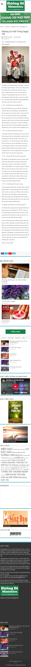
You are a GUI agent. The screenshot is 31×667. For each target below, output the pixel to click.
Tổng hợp (7, 26)
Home (1, 26)
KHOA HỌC (26, 458)
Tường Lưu (3, 475)
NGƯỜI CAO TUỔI (9, 467)
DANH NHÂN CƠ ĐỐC (18, 452)
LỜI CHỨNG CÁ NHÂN (15, 460)
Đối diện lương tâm (10, 441)
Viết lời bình (18, 37)
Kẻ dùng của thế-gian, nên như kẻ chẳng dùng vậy (18, 341)
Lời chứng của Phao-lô (15, 367)
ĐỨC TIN (5, 480)
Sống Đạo (7, 526)
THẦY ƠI (13, 469)
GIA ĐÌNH (24, 455)
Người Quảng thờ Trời (15, 360)
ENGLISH (18, 455)
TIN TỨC (19, 469)
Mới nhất (3, 338)
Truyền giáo (26, 469)
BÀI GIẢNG (15, 449)
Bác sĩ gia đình (21, 449)
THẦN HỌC (7, 469)
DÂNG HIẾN (15, 332)
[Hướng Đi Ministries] (15, 5)
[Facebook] (16, 663)
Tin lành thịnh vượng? (8, 301)
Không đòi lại (6, 321)
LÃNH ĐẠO (4, 460)
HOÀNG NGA (11, 458)
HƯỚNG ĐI (18, 457)
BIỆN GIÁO (6, 449)
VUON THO (15, 474)
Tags (23, 338)
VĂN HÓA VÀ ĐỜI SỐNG (13, 476)
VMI (7, 474)
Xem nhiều (10, 338)
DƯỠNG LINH (8, 455)
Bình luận (17, 338)
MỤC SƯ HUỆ (10, 465)
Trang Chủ (10, 37)
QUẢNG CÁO (16, 467)
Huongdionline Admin (7, 36)
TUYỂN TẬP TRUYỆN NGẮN (14, 471)
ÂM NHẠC (23, 477)
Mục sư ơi (3, 467)
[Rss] (14, 663)
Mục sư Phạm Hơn (22, 465)
